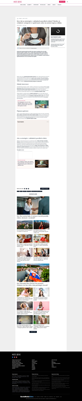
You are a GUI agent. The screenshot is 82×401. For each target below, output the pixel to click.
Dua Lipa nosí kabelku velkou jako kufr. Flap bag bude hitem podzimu (61, 377)
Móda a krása (23, 4)
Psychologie (42, 4)
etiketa (24, 191)
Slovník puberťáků (19, 375)
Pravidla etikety (14, 375)
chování (29, 191)
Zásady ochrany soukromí (17, 363)
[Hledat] (67, 2)
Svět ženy (41, 396)
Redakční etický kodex (16, 362)
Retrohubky (36, 4)
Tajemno (33, 368)
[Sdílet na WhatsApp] (28, 188)
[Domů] (18, 2)
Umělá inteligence (24, 381)
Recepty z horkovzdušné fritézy (25, 391)
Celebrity (29, 4)
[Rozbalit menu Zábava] (55, 4)
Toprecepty (57, 396)
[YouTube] (16, 357)
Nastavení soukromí (16, 364)
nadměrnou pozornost (29, 117)
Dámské (45, 396)
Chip (52, 364)
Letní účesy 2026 (25, 382)
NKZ (47, 396)
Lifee (61, 396)
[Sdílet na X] (26, 188)
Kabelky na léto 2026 (19, 382)
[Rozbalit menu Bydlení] (61, 4)
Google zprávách (34, 48)
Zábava (54, 4)
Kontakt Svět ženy (16, 361)
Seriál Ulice (20, 381)
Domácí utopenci (18, 391)
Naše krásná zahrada (56, 363)
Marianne (53, 362)
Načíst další (33, 331)
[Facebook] (12, 357)
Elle (52, 361)
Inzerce (13, 368)
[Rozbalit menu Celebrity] (31, 4)
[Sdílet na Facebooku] (24, 188)
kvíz (18, 191)
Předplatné (62, 1)
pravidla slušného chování (37, 191)
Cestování (15, 376)
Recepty (33, 369)
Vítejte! (17, 377)
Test (21, 191)
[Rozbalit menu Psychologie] (45, 4)
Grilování (20, 377)
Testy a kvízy (25, 18)
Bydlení (59, 4)
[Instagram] (14, 357)
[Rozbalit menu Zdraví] (50, 4)
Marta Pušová (19, 25)
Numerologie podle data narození (22, 376)
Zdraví (49, 4)
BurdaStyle (51, 396)
